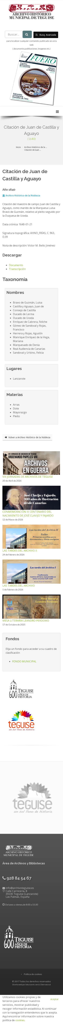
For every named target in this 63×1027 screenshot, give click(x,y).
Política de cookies (33, 974)
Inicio (18, 147)
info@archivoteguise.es (20, 888)
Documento (16, 265)
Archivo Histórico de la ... (35, 147)
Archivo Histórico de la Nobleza (22, 195)
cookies (20, 1020)
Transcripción (17, 269)
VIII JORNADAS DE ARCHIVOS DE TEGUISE (27, 476)
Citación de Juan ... (32, 150)
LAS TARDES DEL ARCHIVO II (19, 550)
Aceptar (54, 999)
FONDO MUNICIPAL (24, 661)
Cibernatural (45, 984)
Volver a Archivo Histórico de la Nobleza (29, 437)
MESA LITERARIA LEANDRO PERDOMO (25, 620)
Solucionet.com (31, 984)
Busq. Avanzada (47, 34)
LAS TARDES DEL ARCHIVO (18, 585)
